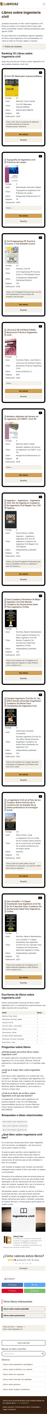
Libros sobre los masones (13, 1374)
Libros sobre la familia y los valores (17, 1369)
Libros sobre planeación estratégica (18, 1364)
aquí (17, 1089)
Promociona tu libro (23, 1407)
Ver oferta (23, 134)
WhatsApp (35, 1291)
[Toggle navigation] (44, 4)
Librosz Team (18, 1236)
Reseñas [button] (23, 140)
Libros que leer (23, 1343)
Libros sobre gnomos (11, 1384)
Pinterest (13, 1291)
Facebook (13, 1285)
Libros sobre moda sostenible (16, 1309)
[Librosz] (9, 4)
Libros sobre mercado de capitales (17, 1379)
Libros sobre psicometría (14, 1315)
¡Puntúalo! (23, 1268)
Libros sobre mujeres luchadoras (16, 1389)
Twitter (35, 1285)
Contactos (12, 1409)
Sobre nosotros (8, 1407)
